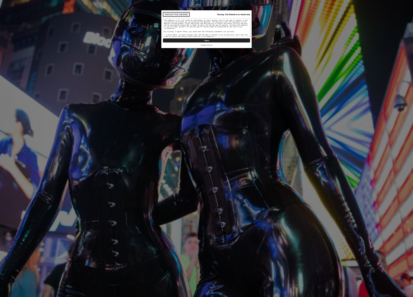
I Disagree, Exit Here (206, 45)
